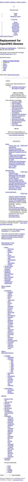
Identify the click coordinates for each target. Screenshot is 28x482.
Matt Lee (4, 48)
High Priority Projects (6, 36)
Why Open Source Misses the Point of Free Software (11, 452)
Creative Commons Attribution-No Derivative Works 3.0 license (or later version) (13, 235)
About (15, 22)
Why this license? (6, 238)
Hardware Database (8, 271)
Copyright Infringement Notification (8, 281)
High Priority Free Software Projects (17, 107)
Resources (15, 28)
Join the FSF (8, 402)
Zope (9, 467)
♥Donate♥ (16, 31)
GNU (4, 70)
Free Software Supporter (16, 135)
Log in (15, 13)
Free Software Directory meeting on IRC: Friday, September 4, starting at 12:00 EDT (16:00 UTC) (17, 200)
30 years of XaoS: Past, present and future (16, 208)
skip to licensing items (7, 243)
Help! (15, 15)
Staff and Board (10, 249)
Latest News (8, 388)
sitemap (12, 2)
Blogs (5, 67)
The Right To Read (10, 446)
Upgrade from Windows (19, 114)
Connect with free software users (10, 346)
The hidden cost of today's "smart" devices (17, 177)
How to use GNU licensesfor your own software (10, 381)
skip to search (21, 2)
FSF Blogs (11, 393)
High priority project (13, 75)
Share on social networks (11, 61)
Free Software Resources (9, 277)
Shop (15, 33)
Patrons (7, 403)
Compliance (11, 376)
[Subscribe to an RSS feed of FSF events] (23, 193)
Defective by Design (18, 119)
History (10, 264)
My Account (8, 408)
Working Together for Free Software (18, 116)
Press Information (11, 256)
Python (9, 469)
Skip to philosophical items (7, 352)
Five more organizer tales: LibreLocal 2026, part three (17, 173)
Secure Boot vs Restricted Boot (17, 110)
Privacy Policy (15, 231)
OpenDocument (16, 122)
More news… (12, 167)
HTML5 (9, 472)
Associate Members (8, 406)
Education (11, 357)
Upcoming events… (14, 217)
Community (15, 30)
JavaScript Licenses (8, 268)
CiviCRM (9, 470)
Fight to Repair (16, 103)
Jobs (4, 68)
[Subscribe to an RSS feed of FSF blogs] (23, 172)
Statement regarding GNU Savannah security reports (17, 164)
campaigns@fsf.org (18, 480)
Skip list (3, 396)
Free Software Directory (9, 274)
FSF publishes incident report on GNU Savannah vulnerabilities (17, 157)
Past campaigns (17, 125)
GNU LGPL (12, 367)
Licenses (10, 359)
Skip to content (4, 2)
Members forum (15, 16)
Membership (15, 27)
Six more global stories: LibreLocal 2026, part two (16, 180)
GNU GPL (12, 361)
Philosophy (8, 416)
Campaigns (15, 24)
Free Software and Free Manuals (10, 429)
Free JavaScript (17, 105)
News (5, 64)
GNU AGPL (12, 364)
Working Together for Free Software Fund (9, 412)
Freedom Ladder (17, 102)
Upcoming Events (11, 192)
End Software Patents (18, 120)
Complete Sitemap (8, 459)
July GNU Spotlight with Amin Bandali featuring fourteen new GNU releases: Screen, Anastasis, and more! (17, 185)
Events (5, 65)
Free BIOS (15, 123)
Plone (9, 466)
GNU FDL (12, 370)
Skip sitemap (5, 243)
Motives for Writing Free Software (10, 441)
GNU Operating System (11, 329)
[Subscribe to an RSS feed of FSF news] (23, 145)
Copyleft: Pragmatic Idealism (11, 424)
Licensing (16, 25)
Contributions (12, 48)
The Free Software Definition (10, 419)
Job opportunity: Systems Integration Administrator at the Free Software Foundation (17, 149)
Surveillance (15, 113)
